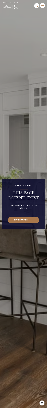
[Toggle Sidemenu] (42, 5)
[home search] (36, 5)
